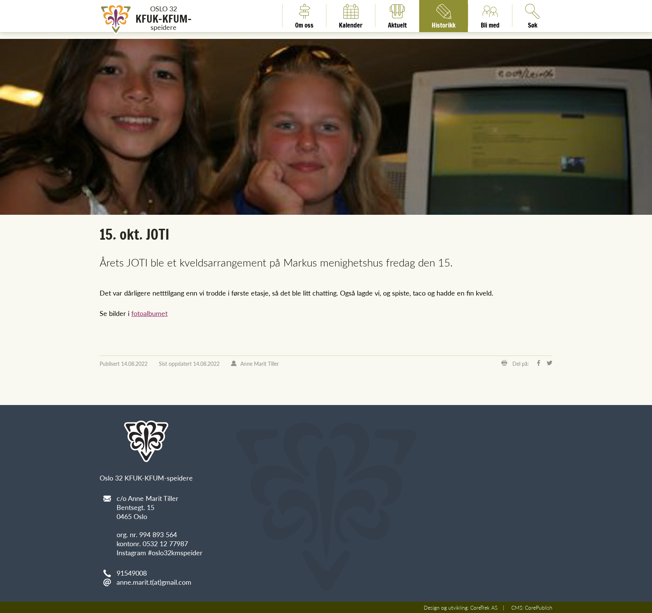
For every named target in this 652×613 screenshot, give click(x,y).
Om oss (304, 23)
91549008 (132, 573)
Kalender (351, 23)
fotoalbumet (149, 313)
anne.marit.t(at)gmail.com (154, 582)
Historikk (443, 23)
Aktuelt (397, 23)
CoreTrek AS (483, 607)
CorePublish (538, 607)
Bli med (490, 23)
